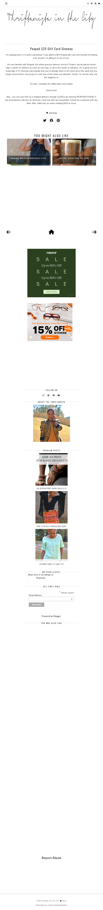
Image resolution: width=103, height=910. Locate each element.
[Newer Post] (8, 232)
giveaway (53, 113)
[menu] (6, 3)
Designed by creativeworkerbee (51, 905)
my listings (46, 574)
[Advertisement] (51, 200)
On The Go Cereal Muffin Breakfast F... (74, 158)
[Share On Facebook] (51, 120)
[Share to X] (45, 120)
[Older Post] (94, 232)
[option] (28, 152)
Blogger (57, 616)
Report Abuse (51, 858)
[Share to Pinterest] (58, 120)
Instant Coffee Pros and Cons (29, 158)
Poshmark (40, 577)
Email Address (50, 595)
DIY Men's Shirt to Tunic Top (51, 564)
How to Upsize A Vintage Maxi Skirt (51, 526)
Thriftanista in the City (48, 901)
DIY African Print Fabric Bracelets (52, 488)
